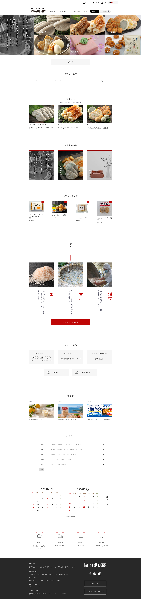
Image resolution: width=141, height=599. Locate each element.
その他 (61, 567)
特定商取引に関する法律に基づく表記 (38, 593)
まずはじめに (32, 580)
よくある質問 (76, 11)
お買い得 (42, 567)
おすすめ (73, 566)
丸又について (95, 584)
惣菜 (30, 567)
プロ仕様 (67, 567)
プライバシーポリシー (54, 593)
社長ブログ (31, 587)
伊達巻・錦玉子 (54, 567)
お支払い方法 (32, 574)
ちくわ (54, 566)
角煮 (47, 567)
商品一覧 (52, 11)
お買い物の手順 (53, 574)
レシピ (86, 11)
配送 (39, 574)
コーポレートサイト (33, 594)
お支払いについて (50, 580)
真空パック (60, 566)
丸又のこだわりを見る (70, 322)
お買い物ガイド (64, 11)
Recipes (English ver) (47, 587)
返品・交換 (44, 574)
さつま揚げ (47, 566)
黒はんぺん (40, 566)
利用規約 (64, 593)
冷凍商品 (35, 567)
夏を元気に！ (32, 566)
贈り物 (66, 566)
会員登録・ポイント (63, 574)
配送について (41, 580)
